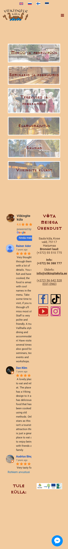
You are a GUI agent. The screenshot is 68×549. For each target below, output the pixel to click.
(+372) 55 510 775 (49, 252)
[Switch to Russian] (30, 4)
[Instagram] (56, 311)
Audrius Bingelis (26, 456)
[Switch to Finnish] (38, 4)
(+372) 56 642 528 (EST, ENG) (49, 282)
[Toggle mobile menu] (63, 15)
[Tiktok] (56, 299)
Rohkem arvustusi (19, 472)
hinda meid (26, 237)
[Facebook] (43, 299)
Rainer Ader (23, 246)
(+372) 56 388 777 (49, 263)
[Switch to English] (21, 4)
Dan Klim (21, 368)
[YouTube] (43, 311)
